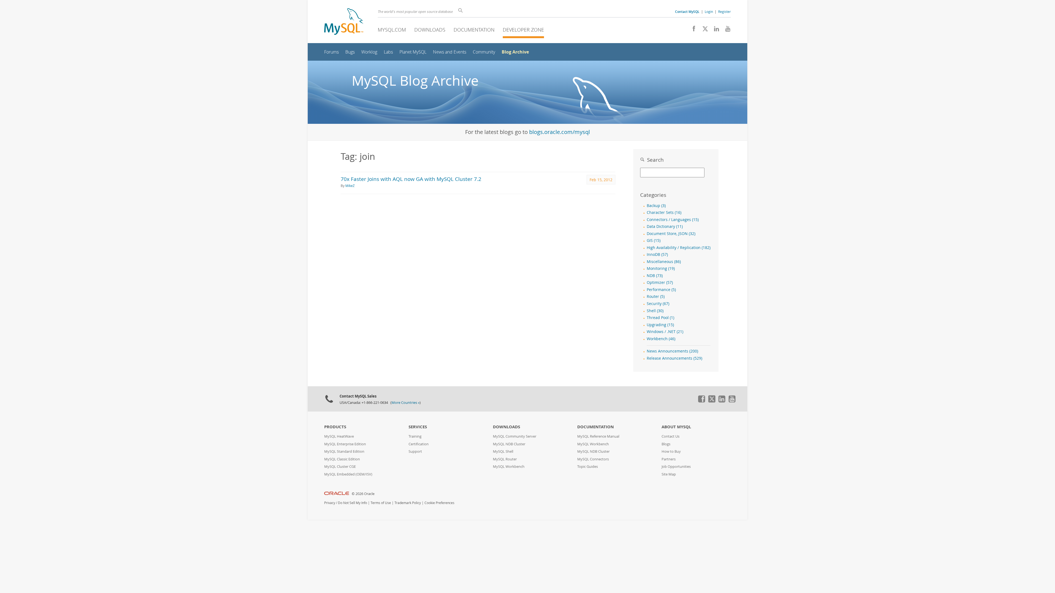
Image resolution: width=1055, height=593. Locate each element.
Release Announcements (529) (674, 358)
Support (415, 451)
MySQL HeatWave (339, 436)
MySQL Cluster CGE (340, 466)
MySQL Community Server (514, 436)
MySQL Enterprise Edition (345, 444)
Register (724, 11)
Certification (419, 444)
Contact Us (670, 436)
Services (418, 427)
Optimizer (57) (660, 282)
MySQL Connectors (593, 459)
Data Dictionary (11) (665, 226)
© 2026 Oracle (363, 493)
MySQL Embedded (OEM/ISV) (348, 474)
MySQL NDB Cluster (509, 444)
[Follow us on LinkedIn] (714, 30)
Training (415, 436)
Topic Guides (587, 466)
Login (709, 11)
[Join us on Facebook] (692, 30)
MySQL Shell (503, 451)
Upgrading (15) (660, 324)
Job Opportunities (676, 466)
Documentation (474, 29)
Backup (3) (656, 205)
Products (335, 427)
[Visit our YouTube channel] (726, 30)
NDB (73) (655, 275)
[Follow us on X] (703, 30)
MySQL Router (505, 459)
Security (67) (658, 303)
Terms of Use (381, 503)
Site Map (669, 474)
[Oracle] (336, 493)
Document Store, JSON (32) (671, 233)
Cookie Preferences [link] (439, 503)
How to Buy (671, 451)
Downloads (429, 29)
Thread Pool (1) (660, 317)
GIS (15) (653, 240)
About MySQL (676, 427)
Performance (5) (661, 289)
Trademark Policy (408, 503)
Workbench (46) (661, 338)
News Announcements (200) (672, 351)
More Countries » (406, 402)
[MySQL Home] (343, 22)
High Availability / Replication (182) (678, 247)
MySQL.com (392, 29)
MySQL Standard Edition (344, 451)
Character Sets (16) (664, 212)
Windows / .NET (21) (665, 331)
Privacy (329, 503)
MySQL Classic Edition (342, 459)
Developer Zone (523, 29)
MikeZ (350, 185)
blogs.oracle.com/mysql (559, 132)
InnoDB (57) (657, 254)
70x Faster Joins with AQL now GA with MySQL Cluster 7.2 (411, 178)
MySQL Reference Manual (598, 436)
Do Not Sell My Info (352, 503)
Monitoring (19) (661, 268)
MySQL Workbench (508, 466)
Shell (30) (655, 310)
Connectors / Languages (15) (673, 219)
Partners (669, 459)
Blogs (666, 444)
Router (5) (656, 296)
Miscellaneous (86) (664, 261)
